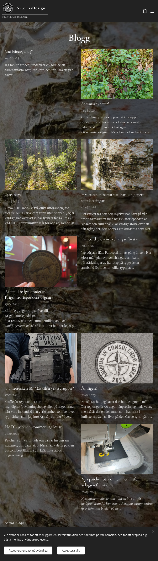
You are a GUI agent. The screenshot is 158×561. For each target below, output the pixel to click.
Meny (152, 11)
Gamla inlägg (14, 523)
